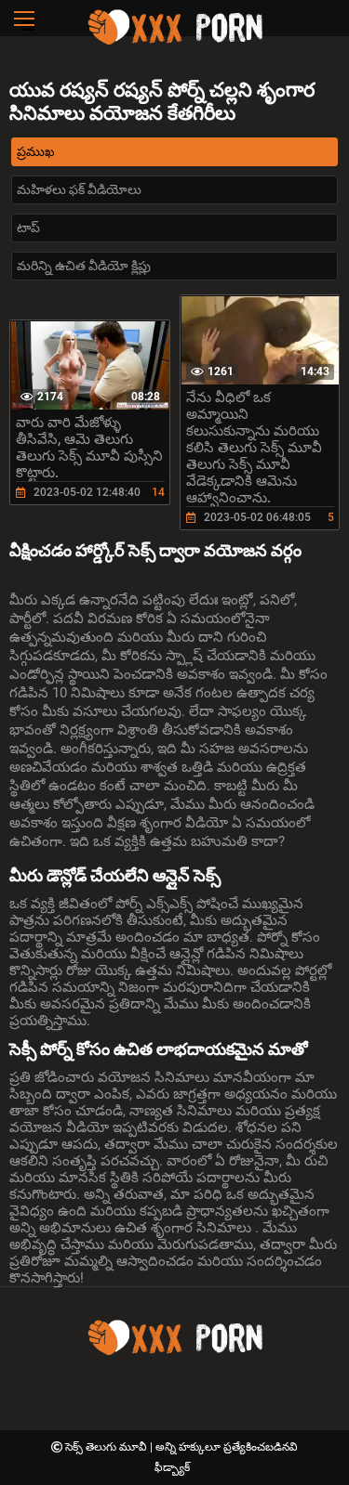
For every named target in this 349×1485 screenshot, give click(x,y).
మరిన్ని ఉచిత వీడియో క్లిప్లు (84, 265)
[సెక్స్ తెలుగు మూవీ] (175, 41)
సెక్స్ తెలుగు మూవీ (107, 1446)
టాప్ (28, 227)
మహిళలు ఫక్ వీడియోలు (79, 189)
